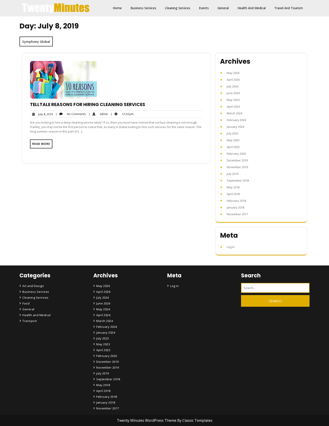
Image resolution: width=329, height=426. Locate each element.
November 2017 (237, 214)
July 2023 (232, 133)
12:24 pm (122, 114)
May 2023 (233, 140)
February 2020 (236, 154)
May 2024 (233, 100)
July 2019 (232, 174)
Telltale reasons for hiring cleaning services (87, 104)
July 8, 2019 (45, 114)
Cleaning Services (177, 8)
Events (204, 8)
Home (117, 8)
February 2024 (236, 120)
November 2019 (237, 167)
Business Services (143, 8)
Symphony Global (36, 41)
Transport (29, 321)
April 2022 (233, 147)
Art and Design (33, 286)
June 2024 (233, 93)
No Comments (71, 114)
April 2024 (233, 106)
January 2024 (235, 127)
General (223, 8)
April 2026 (233, 80)
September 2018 (238, 180)
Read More (41, 144)
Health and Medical (251, 8)
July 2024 (232, 86)
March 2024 (234, 113)
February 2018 (236, 201)
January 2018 (235, 207)
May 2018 (233, 187)
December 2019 (237, 160)
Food (26, 303)
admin (98, 114)
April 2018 (233, 194)
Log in (231, 247)
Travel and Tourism (288, 8)
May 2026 (233, 73)
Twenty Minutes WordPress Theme (147, 420)
